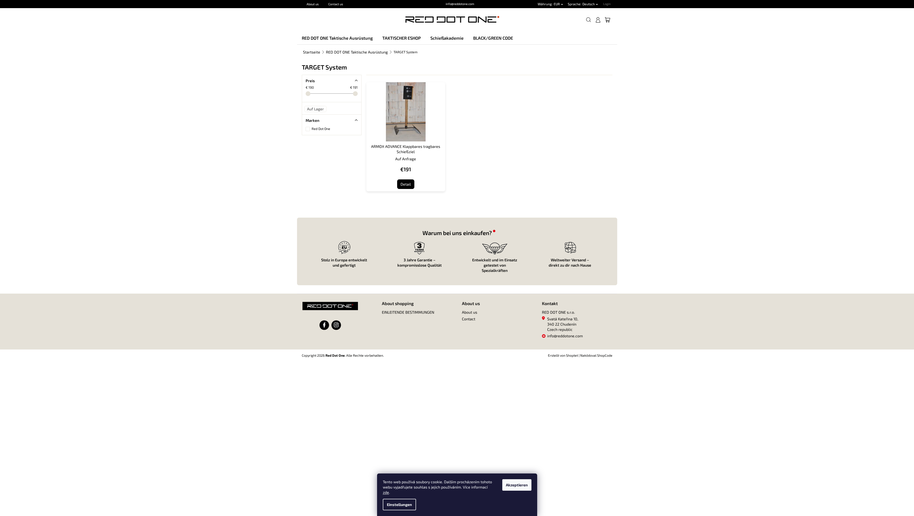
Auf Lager (315, 109)
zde (386, 492)
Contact (468, 319)
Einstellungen (399, 504)
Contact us (335, 4)
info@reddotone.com (565, 335)
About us (313, 4)
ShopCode (604, 355)
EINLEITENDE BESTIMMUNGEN (408, 312)
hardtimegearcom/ (336, 325)
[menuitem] (337, 38)
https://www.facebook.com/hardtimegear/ (324, 325)
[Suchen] (588, 20)
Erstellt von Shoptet (563, 355)
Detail (405, 184)
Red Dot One (321, 129)
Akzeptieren (517, 485)
